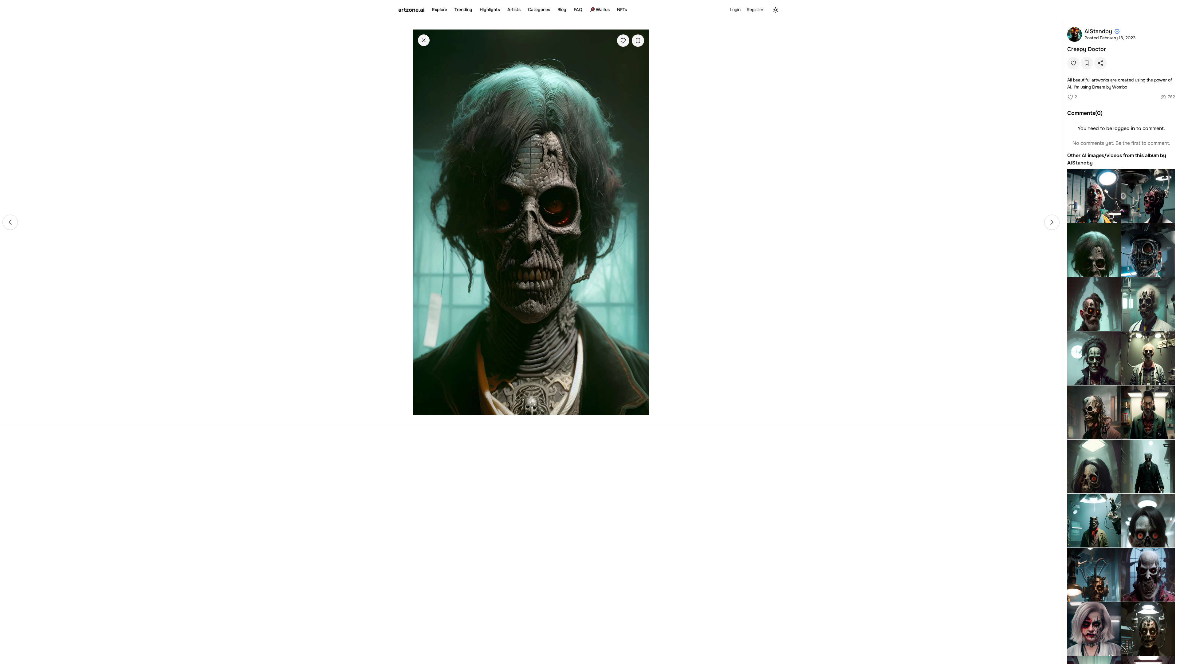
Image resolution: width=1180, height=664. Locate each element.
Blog (561, 9)
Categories (539, 9)
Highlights (490, 9)
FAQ (578, 9)
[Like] (623, 40)
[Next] (1052, 222)
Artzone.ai (411, 9)
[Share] (1100, 63)
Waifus (603, 9)
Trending (463, 9)
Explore (439, 9)
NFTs (622, 9)
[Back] (424, 40)
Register (755, 9)
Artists (514, 9)
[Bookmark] (638, 40)
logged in (1124, 128)
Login (735, 9)
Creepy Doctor (1086, 49)
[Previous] (10, 222)
